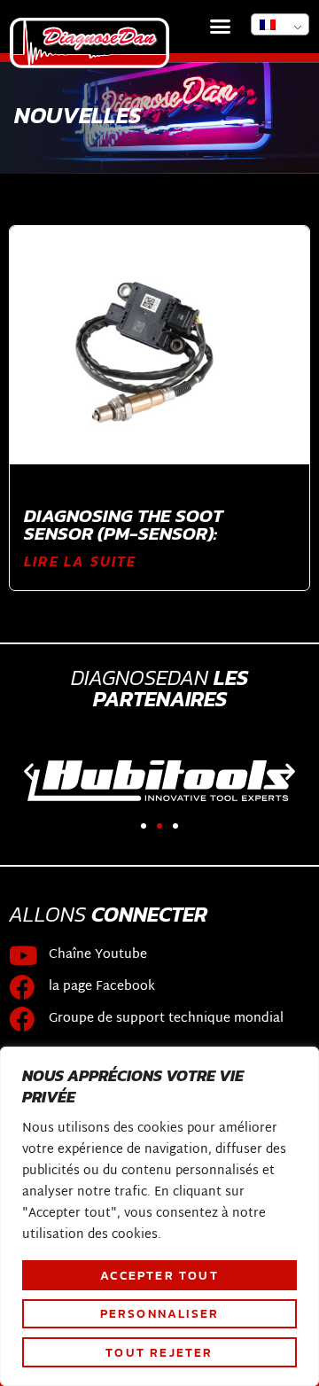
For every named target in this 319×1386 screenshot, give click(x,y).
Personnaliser (160, 1313)
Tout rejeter (159, 1352)
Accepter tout (159, 1275)
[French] (280, 24)
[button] (220, 26)
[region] (159, 1216)
